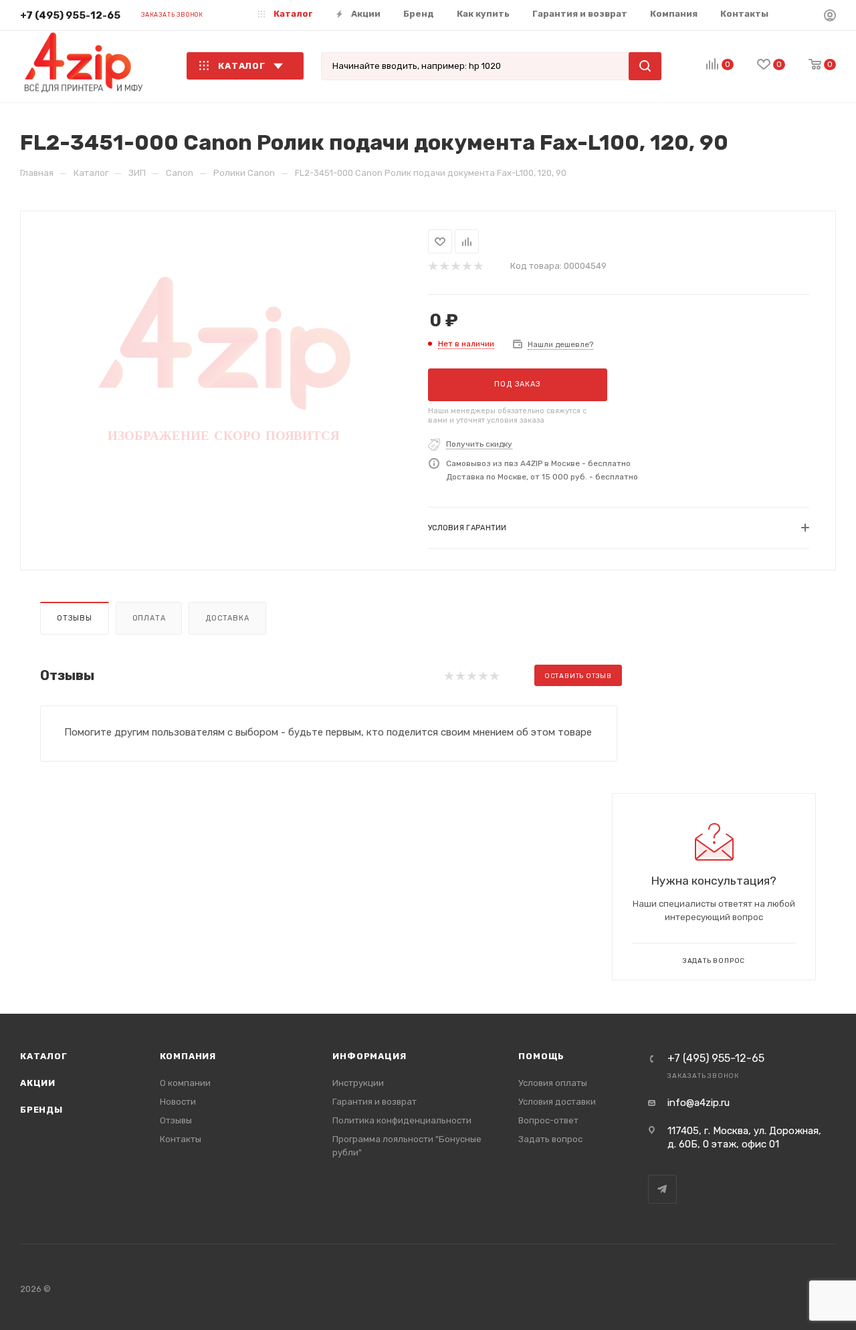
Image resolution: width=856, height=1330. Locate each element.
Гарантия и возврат (374, 1102)
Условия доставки (557, 1102)
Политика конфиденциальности (401, 1120)
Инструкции (358, 1083)
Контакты (180, 1139)
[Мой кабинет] (830, 17)
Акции (38, 1083)
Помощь (541, 1056)
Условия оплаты (552, 1083)
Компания (188, 1056)
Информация (369, 1056)
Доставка (227, 618)
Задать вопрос (550, 1139)
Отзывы (74, 618)
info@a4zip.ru (698, 1103)
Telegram (662, 1189)
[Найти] (645, 66)
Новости (178, 1102)
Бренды (41, 1110)
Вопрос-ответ (548, 1120)
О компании (185, 1083)
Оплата (149, 618)
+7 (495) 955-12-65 (70, 15)
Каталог (44, 1056)
